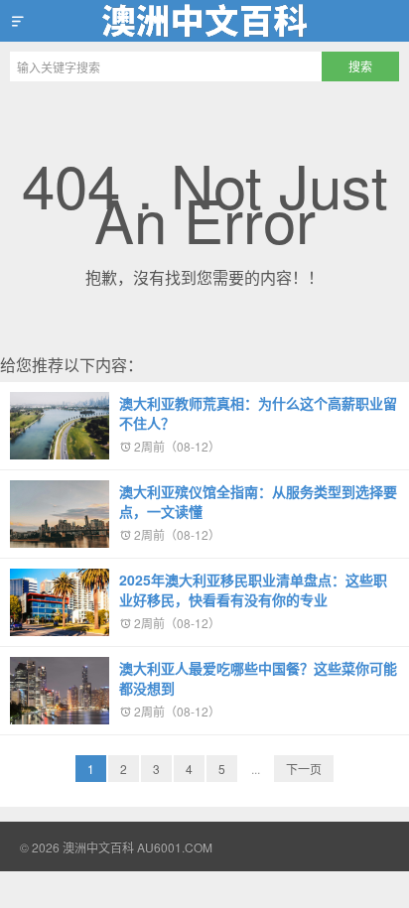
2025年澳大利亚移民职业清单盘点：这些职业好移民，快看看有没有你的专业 (253, 589)
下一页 (304, 768)
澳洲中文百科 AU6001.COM (204, 21)
